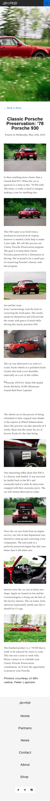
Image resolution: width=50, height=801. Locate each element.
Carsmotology (17, 309)
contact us (16, 659)
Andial (24, 476)
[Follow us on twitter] (18, 790)
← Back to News (12, 107)
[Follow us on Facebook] (25, 790)
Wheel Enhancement (32, 422)
